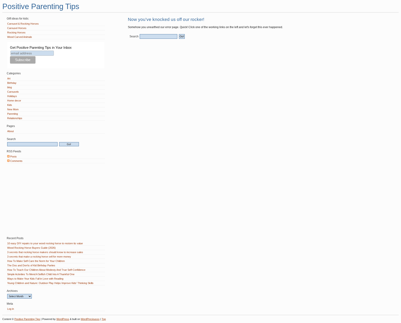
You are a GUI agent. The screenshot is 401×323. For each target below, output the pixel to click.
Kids (9, 105)
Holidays (12, 96)
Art (8, 78)
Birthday (11, 83)
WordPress (62, 319)
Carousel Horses (16, 28)
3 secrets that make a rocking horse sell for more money (39, 256)
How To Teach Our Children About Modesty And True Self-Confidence (46, 269)
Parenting (12, 113)
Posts (13, 156)
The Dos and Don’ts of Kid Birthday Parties (31, 265)
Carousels (13, 91)
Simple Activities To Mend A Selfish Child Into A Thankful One (40, 274)
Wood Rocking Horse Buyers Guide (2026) (31, 247)
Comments (16, 161)
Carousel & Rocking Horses (23, 23)
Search (134, 36)
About (10, 131)
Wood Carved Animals (19, 37)
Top (104, 319)
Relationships (14, 118)
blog (9, 87)
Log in (10, 308)
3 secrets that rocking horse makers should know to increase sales (45, 252)
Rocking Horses (16, 32)
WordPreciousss (90, 319)
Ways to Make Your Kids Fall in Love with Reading (35, 278)
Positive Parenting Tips (40, 6)
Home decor (14, 100)
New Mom (13, 109)
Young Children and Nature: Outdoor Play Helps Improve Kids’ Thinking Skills (50, 283)
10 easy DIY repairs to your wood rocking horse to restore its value (45, 243)
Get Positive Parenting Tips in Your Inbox (41, 47)
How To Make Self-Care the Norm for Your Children (36, 261)
